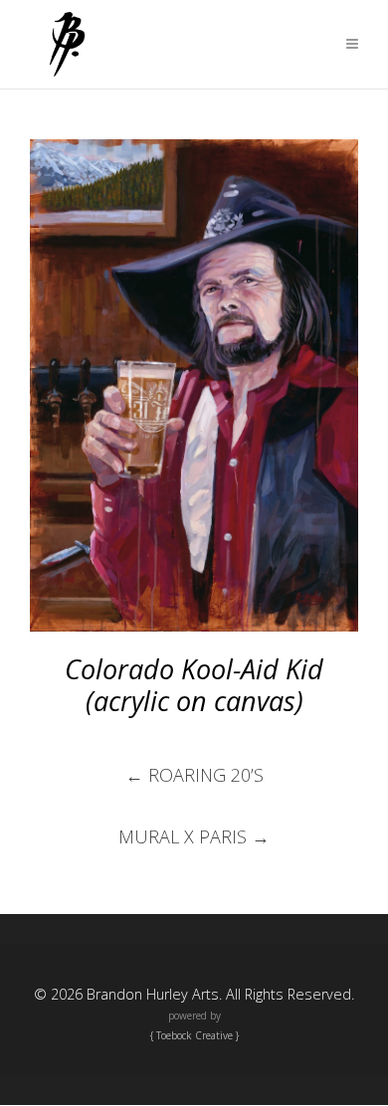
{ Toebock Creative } (194, 1035)
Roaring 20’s (194, 775)
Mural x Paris (194, 836)
